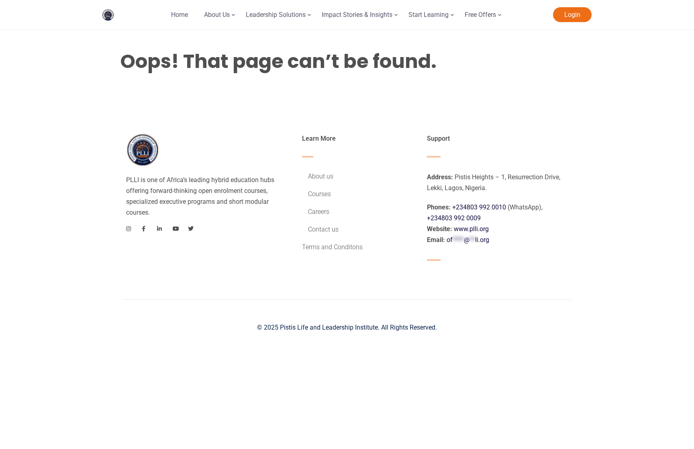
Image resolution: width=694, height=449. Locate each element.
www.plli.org (471, 229)
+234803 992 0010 (479, 207)
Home (179, 14)
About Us (217, 14)
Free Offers (480, 14)
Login (572, 14)
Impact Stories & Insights (357, 14)
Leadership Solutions (276, 14)
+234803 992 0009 (454, 218)
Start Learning (428, 14)
